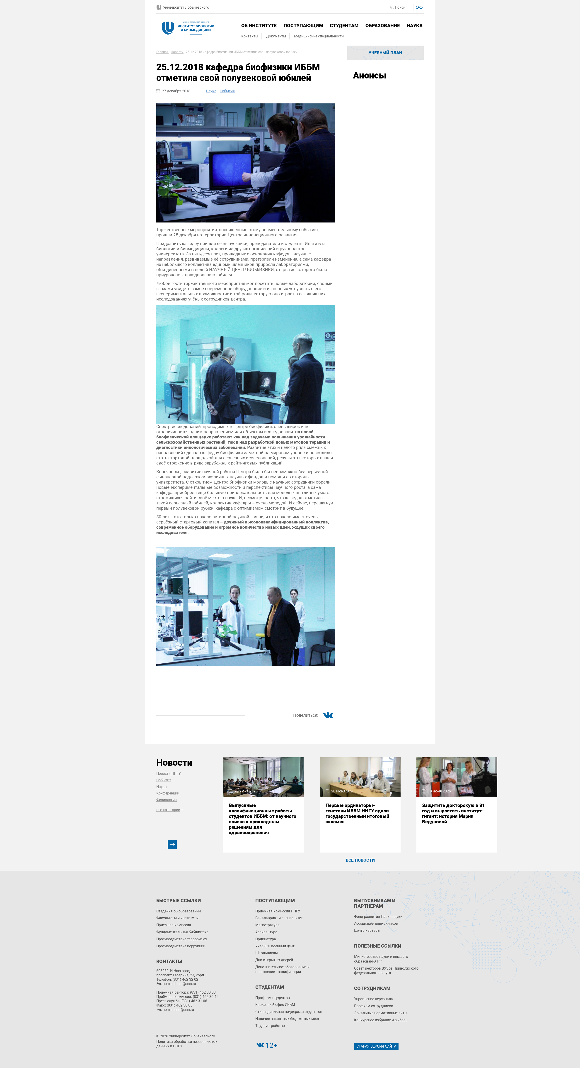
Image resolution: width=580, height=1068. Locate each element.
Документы (276, 36)
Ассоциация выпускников (376, 923)
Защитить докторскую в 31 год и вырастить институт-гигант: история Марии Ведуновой (453, 813)
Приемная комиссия (173, 925)
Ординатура (265, 939)
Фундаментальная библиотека (182, 932)
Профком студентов (272, 998)
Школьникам (266, 953)
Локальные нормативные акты (380, 1013)
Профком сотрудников (373, 1006)
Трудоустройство (270, 1026)
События (227, 91)
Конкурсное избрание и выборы (381, 1020)
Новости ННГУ (168, 773)
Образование (382, 25)
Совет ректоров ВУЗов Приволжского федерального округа (386, 970)
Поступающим (303, 25)
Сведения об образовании (178, 911)
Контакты (249, 36)
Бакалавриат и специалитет (279, 918)
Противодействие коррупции (180, 946)
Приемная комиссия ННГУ (277, 911)
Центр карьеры (367, 930)
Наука (415, 25)
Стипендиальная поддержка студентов (288, 1011)
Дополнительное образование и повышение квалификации (282, 969)
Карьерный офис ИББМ (275, 1004)
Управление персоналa (373, 999)
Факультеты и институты (177, 918)
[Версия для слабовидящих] (418, 7)
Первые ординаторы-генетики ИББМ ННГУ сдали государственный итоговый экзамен (357, 813)
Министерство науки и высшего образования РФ (381, 958)
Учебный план (385, 52)
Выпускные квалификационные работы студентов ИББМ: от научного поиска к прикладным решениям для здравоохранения (262, 819)
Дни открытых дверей (274, 960)
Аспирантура (266, 932)
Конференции (167, 793)
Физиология (166, 800)
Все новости (360, 860)
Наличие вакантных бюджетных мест (287, 1019)
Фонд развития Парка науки (378, 916)
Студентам (344, 25)
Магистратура (267, 925)
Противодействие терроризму (181, 939)
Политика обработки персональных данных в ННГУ (186, 1043)
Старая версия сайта (376, 1046)
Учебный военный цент (275, 946)
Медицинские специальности (319, 36)
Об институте (259, 25)
